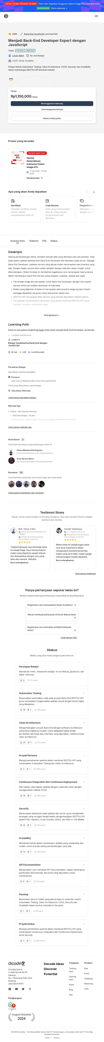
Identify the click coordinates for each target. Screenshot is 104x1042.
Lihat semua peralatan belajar (22, 397)
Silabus (53, 241)
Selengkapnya (51, 315)
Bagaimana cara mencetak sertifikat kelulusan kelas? (49, 628)
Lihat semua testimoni (85, 573)
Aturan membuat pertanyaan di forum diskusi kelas (52, 614)
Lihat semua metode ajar (20, 427)
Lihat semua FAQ (69, 637)
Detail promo (33, 178)
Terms (47, 1038)
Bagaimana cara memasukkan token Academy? (50, 605)
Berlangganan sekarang (52, 103)
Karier (71, 985)
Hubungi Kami (72, 978)
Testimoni (33, 241)
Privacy (56, 1038)
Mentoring (88, 984)
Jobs (86, 989)
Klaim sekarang (58, 8)
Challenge (88, 978)
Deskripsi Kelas (17, 241)
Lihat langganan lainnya (52, 109)
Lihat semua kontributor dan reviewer (26, 493)
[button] (88, 192)
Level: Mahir (18, 55)
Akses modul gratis (52, 118)
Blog (71, 990)
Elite (86, 968)
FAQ (44, 241)
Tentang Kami (72, 970)
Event (86, 973)
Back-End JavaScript (34, 34)
